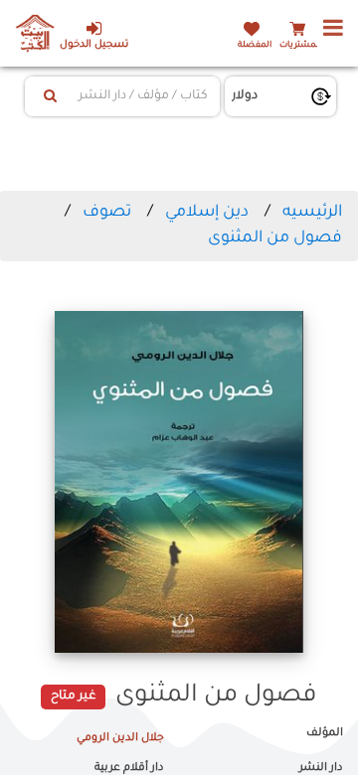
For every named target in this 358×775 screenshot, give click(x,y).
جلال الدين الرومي (120, 738)
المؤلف (324, 733)
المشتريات (300, 45)
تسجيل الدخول (94, 45)
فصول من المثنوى (275, 238)
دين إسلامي (207, 213)
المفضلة (254, 45)
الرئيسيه (312, 213)
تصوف (107, 213)
